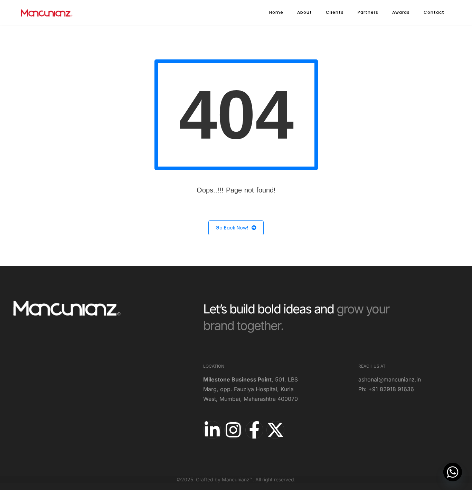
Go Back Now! (232, 227)
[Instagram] (233, 430)
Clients (335, 12)
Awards (401, 12)
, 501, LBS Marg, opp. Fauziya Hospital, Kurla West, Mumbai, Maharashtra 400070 (250, 389)
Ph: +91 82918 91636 (386, 389)
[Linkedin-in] (212, 430)
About (304, 12)
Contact (434, 12)
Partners (368, 12)
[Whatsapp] (452, 472)
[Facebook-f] (254, 430)
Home (276, 12)
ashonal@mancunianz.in (389, 379)
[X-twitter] (275, 430)
